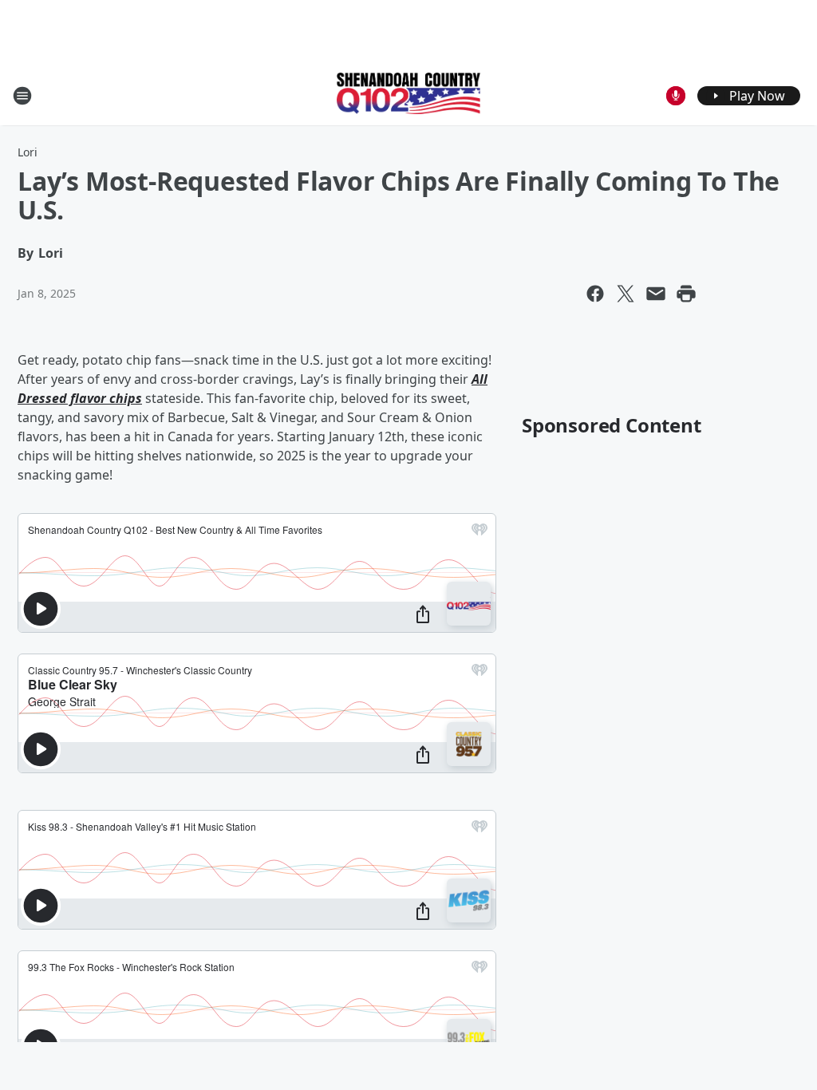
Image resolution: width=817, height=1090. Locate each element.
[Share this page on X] (625, 293)
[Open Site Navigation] (22, 95)
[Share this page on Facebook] (595, 293)
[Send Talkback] (675, 95)
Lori (27, 152)
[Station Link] (408, 95)
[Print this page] (686, 293)
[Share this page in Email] (656, 293)
